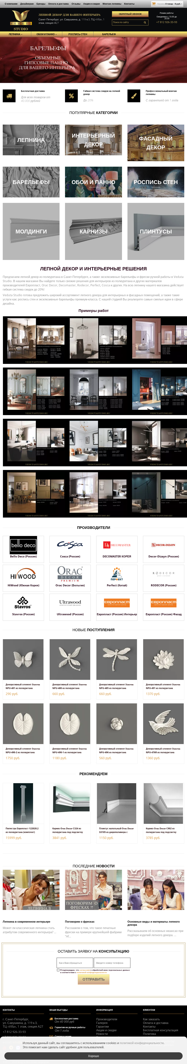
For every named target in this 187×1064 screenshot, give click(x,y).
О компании (11, 3)
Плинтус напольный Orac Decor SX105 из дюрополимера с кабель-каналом (116, 832)
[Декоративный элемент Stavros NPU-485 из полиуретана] (116, 659)
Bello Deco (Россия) (23, 556)
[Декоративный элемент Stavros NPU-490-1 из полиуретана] (70, 723)
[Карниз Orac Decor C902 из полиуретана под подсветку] (163, 803)
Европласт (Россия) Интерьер (117, 614)
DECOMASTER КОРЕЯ (117, 556)
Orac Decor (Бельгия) (70, 585)
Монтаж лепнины (112, 3)
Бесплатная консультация (160, 1030)
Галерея (102, 1023)
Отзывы (76, 3)
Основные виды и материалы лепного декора (153, 923)
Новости (102, 1034)
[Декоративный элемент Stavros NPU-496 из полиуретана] (116, 723)
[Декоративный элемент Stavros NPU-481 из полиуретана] (23, 659)
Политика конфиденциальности (157, 1035)
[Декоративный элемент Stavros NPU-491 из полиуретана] (163, 659)
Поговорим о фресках (79, 921)
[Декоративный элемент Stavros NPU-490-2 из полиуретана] (23, 723)
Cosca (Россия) (70, 556)
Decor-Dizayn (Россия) (163, 556)
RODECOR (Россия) (163, 585)
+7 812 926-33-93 (166, 22)
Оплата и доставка (58, 3)
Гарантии (102, 1026)
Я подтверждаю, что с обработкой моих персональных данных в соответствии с (95, 971)
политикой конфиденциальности (92, 972)
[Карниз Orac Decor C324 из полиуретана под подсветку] (70, 803)
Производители (106, 1019)
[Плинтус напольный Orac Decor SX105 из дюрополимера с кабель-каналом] (116, 803)
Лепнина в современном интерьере (26, 921)
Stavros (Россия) (23, 614)
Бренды (41, 3)
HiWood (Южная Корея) (23, 585)
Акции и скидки (91, 3)
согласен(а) (84, 970)
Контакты (129, 3)
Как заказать (151, 1019)
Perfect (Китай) (117, 585)
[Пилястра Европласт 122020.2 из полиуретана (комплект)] (23, 803)
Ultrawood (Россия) (70, 614)
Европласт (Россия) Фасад (164, 614)
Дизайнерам (27, 3)
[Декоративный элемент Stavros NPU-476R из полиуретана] (163, 723)
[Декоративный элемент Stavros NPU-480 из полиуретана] (70, 659)
